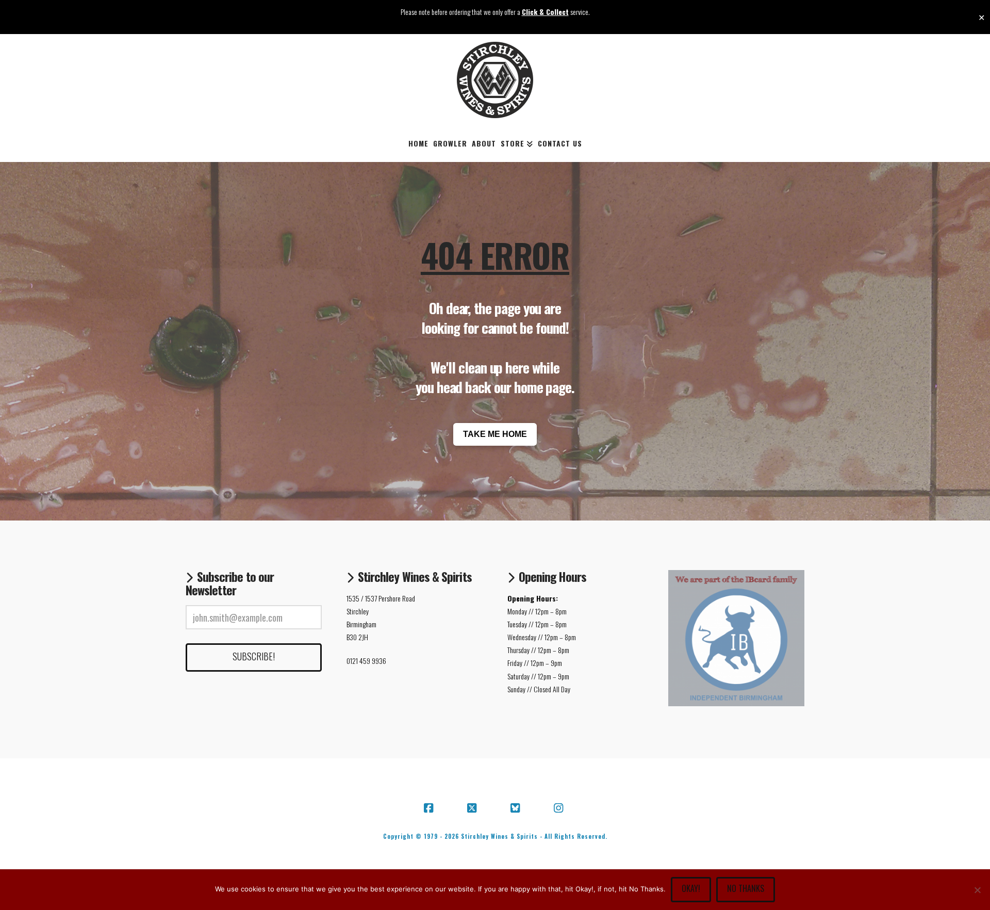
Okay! (691, 888)
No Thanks (745, 888)
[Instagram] (560, 808)
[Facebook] (430, 808)
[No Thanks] (977, 890)
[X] (473, 808)
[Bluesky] (517, 808)
